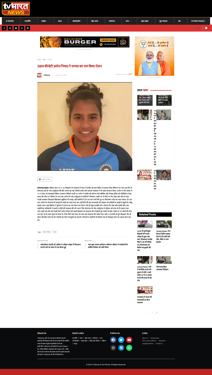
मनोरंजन (112, 21)
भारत (60, 21)
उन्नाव (54, 232)
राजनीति (28, 21)
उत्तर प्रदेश (49, 59)
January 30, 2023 (61, 75)
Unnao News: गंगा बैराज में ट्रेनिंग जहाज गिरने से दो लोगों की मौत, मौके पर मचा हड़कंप (163, 95)
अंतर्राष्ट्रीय (76, 21)
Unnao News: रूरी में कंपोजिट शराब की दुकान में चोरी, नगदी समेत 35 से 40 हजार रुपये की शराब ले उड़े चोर (144, 273)
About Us (145, 338)
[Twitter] (121, 340)
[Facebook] (113, 340)
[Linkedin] (121, 348)
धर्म (179, 21)
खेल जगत (94, 21)
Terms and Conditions (149, 340)
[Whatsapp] (129, 348)
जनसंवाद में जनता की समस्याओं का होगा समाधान (144, 299)
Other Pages (198, 21)
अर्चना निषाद (46, 232)
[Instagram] (113, 348)
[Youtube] (129, 340)
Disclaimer (162, 340)
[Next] (157, 312)
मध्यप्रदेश (141, 226)
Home (39, 59)
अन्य (127, 21)
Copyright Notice (147, 343)
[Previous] (152, 312)
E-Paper (10, 21)
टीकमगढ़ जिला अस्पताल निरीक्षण (162, 268)
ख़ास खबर (144, 21)
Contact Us (159, 343)
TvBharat (47, 75)
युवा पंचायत (163, 21)
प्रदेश (43, 21)
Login (198, 28)
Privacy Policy (155, 338)
